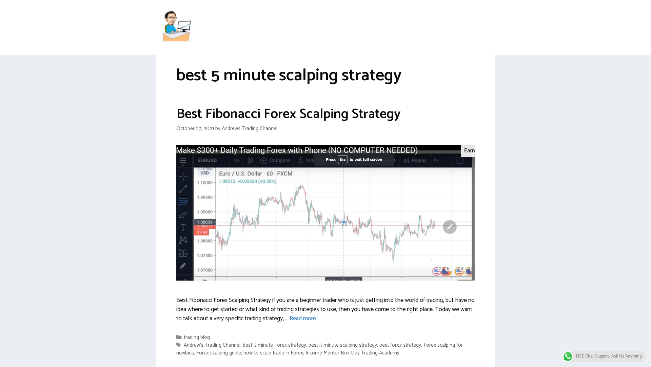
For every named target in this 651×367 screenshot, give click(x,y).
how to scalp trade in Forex (273, 353)
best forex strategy (400, 345)
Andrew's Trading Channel (212, 345)
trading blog (197, 337)
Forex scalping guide (218, 353)
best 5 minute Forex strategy (274, 345)
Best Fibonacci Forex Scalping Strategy (288, 114)
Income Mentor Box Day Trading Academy (352, 353)
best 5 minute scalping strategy (343, 345)
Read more (303, 318)
